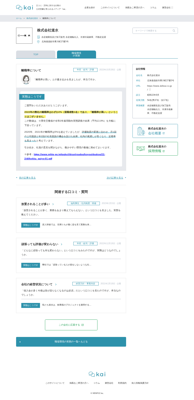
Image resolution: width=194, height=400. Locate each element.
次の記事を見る (115, 177)
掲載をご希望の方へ (135, 7)
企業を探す (89, 7)
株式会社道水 (32, 18)
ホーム (19, 18)
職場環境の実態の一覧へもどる (71, 341)
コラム (153, 7)
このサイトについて (110, 7)
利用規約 (122, 383)
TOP (35, 54)
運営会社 (109, 383)
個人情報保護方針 (140, 383)
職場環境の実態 (76, 54)
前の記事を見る (27, 177)
